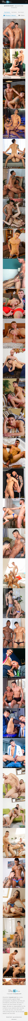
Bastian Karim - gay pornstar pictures (14, 1017)
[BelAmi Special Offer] (14, 984)
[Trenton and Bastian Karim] (14, 273)
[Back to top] (25, 1013)
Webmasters (14, 1019)
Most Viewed (21, 12)
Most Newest (7, 12)
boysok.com (17, 993)
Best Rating (14, 12)
